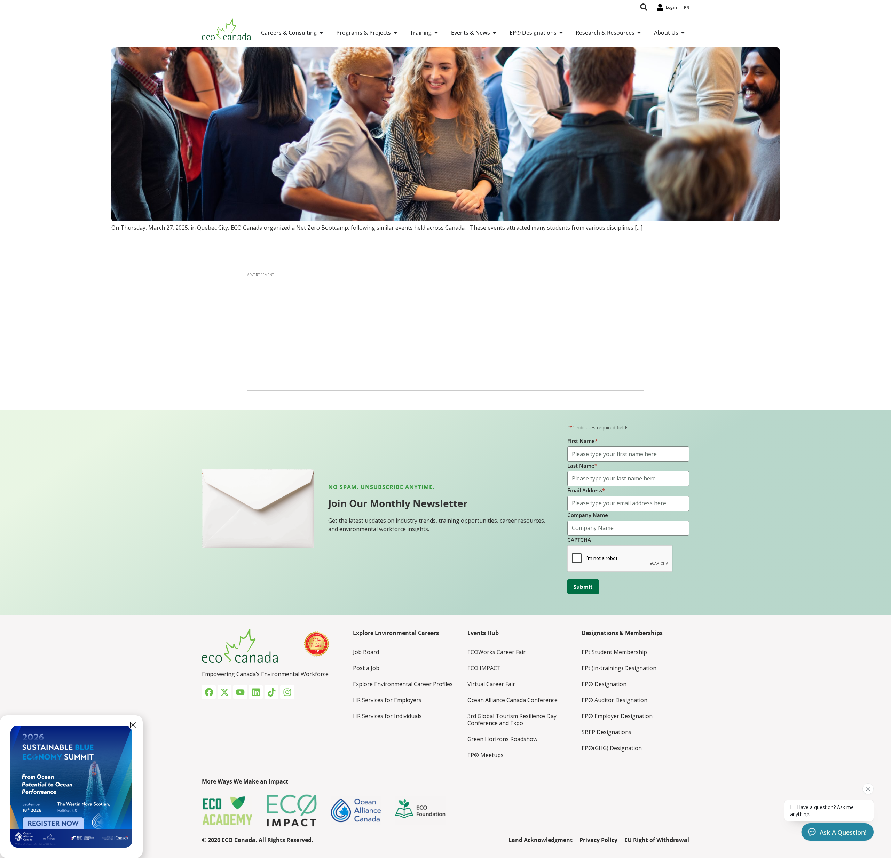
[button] (133, 725)
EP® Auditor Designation (614, 700)
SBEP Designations (606, 732)
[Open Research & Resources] (639, 33)
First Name (582, 440)
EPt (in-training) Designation (619, 668)
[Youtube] (240, 692)
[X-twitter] (224, 692)
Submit (583, 586)
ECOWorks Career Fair (496, 652)
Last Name (582, 465)
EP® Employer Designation (617, 716)
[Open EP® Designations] (561, 33)
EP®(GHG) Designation (612, 748)
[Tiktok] (271, 692)
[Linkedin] (256, 692)
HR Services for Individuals (387, 716)
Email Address (586, 490)
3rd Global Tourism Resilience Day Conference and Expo (512, 719)
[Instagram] (287, 692)
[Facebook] (209, 692)
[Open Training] (436, 33)
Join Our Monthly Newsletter (398, 503)
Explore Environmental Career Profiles (403, 684)
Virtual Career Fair (491, 684)
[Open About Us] (683, 33)
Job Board (366, 652)
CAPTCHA (579, 539)
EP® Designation (604, 684)
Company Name (587, 514)
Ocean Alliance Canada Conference (512, 700)
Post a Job (366, 668)
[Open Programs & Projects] (395, 33)
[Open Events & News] (494, 33)
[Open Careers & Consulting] (321, 33)
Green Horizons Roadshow (502, 739)
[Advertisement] (445, 329)
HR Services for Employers (387, 700)
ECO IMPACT (484, 668)
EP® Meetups (485, 755)
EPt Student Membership (614, 652)
